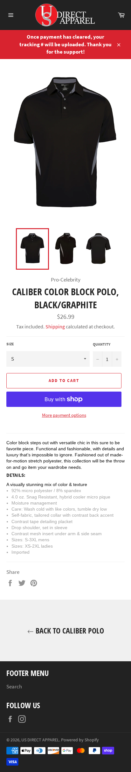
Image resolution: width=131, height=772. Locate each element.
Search (14, 686)
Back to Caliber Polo (69, 630)
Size (10, 343)
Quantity (101, 344)
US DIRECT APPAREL (40, 740)
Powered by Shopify (80, 740)
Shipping (55, 326)
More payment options (64, 415)
